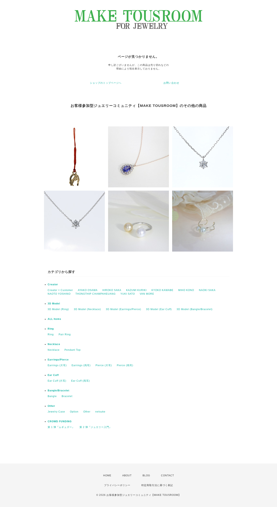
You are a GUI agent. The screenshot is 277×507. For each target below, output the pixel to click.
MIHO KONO (186, 290)
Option (74, 411)
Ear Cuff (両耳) (80, 380)
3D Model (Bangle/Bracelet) (195, 309)
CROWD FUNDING (60, 421)
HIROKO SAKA (111, 290)
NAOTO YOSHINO (59, 293)
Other (51, 406)
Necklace (54, 344)
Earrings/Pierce (58, 359)
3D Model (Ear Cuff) (159, 309)
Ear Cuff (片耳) (57, 380)
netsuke (100, 411)
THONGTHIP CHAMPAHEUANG (95, 293)
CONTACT (167, 475)
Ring (51, 328)
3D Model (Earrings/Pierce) (123, 309)
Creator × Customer (60, 290)
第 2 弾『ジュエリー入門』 (95, 427)
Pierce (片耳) (104, 365)
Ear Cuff (53, 375)
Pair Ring (65, 334)
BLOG (146, 475)
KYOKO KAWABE (162, 290)
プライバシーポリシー (117, 485)
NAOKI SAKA (207, 290)
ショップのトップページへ (105, 82)
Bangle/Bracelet (58, 390)
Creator (53, 284)
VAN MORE (147, 293)
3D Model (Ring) (58, 309)
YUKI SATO (127, 293)
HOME (107, 475)
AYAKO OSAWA (88, 290)
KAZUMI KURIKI (136, 290)
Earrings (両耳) (81, 365)
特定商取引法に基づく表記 (157, 485)
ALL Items (54, 319)
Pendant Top (72, 349)
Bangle (52, 396)
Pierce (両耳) (125, 365)
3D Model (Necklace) (87, 309)
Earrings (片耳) (57, 365)
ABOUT (127, 475)
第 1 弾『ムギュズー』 (61, 427)
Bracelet (67, 396)
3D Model (54, 303)
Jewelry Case (56, 411)
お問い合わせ (171, 82)
